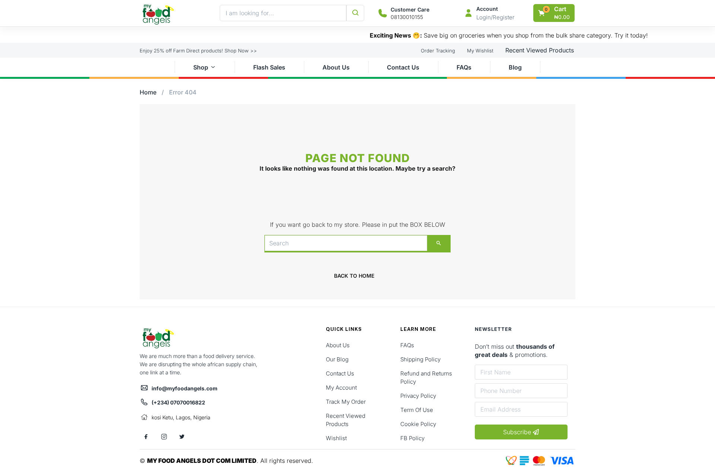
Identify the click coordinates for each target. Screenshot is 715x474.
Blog (515, 67)
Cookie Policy (418, 424)
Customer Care (410, 9)
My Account (341, 387)
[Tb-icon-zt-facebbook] (146, 437)
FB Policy (412, 438)
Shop (200, 67)
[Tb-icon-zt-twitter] (181, 437)
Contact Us (403, 67)
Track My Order (346, 401)
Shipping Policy (420, 359)
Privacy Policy (418, 395)
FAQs (464, 67)
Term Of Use (416, 409)
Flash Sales (269, 67)
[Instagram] (164, 437)
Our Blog (337, 359)
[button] (554, 13)
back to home (354, 276)
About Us (336, 67)
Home (148, 92)
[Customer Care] (382, 13)
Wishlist (336, 438)
